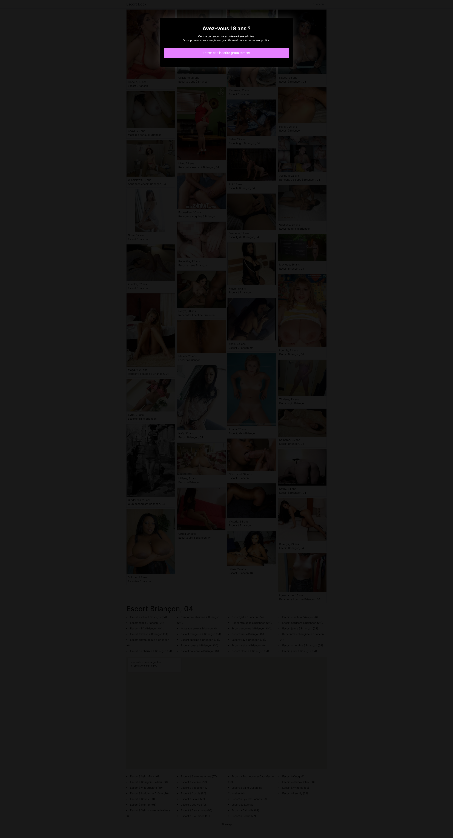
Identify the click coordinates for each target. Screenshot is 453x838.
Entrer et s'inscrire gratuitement (226, 53)
